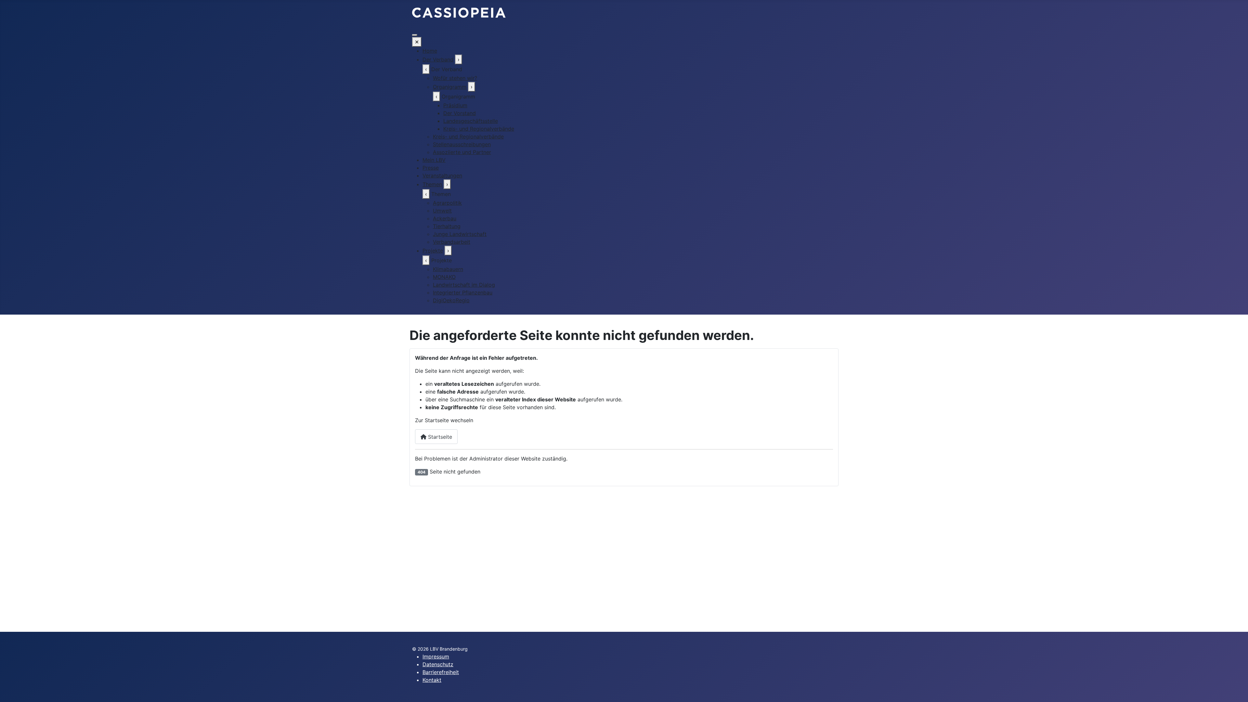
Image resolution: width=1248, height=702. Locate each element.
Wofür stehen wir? (455, 78)
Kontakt (431, 680)
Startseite (439, 437)
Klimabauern (448, 269)
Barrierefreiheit (440, 672)
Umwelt (442, 210)
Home (429, 50)
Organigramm (449, 87)
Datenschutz (437, 664)
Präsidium (455, 105)
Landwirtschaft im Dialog (464, 284)
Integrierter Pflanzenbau (462, 292)
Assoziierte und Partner (462, 152)
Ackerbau (444, 218)
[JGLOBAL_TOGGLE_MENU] (414, 35)
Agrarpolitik (447, 203)
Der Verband (437, 59)
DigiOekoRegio (451, 300)
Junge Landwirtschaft (460, 234)
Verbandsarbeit (451, 242)
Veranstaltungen (442, 175)
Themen (432, 184)
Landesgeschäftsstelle (470, 121)
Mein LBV (434, 160)
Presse (430, 167)
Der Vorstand (459, 113)
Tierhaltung (447, 226)
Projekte (432, 250)
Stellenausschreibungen (462, 144)
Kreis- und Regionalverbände (478, 128)
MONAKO (444, 277)
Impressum (435, 656)
